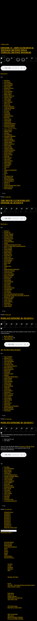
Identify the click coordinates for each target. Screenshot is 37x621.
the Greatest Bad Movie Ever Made (13, 294)
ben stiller (6, 467)
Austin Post (7, 114)
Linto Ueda (7, 159)
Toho (5, 171)
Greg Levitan (7, 119)
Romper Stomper (8, 234)
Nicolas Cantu (8, 97)
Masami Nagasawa (9, 144)
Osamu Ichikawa (8, 151)
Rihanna (6, 375)
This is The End (8, 359)
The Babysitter (8, 289)
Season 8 (6, 231)
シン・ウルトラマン (10, 128)
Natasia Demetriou (9, 106)
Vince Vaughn (8, 493)
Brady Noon (7, 99)
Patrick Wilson (8, 400)
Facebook (10, 567)
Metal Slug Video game (10, 527)
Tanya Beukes (8, 363)
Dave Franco (7, 286)
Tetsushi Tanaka (8, 148)
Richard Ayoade (8, 485)
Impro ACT (11, 595)
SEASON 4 (7, 518)
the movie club (8, 543)
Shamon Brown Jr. (9, 96)
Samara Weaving (8, 258)
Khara (5, 173)
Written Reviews (8, 512)
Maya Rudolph (8, 102)
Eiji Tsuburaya (8, 134)
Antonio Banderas (9, 481)
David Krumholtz (9, 369)
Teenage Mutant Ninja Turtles (12, 185)
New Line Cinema (9, 274)
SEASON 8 (7, 521)
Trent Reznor (7, 120)
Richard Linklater (9, 409)
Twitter (9, 565)
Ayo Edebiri (7, 100)
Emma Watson (8, 378)
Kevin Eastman (8, 91)
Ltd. (5, 168)
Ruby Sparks (7, 488)
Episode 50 (7, 232)
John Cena (7, 103)
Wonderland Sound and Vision (12, 244)
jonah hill (6, 498)
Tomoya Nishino (8, 139)
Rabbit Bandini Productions (11, 269)
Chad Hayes (7, 389)
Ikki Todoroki (8, 157)
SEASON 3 (7, 517)
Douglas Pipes (8, 251)
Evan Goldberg (8, 83)
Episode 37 (7, 182)
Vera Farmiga (7, 398)
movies (6, 553)
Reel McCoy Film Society (15, 607)
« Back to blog (5, 44)
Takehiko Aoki (8, 137)
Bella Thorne (7, 252)
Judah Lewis (7, 257)
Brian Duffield (8, 260)
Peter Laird (7, 89)
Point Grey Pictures (9, 125)
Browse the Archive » (7, 532)
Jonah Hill (7, 387)
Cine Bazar (7, 165)
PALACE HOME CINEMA (15, 619)
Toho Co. (6, 167)
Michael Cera (7, 358)
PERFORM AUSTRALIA (15, 598)
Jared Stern (7, 484)
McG (5, 264)
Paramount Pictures (9, 126)
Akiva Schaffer (8, 479)
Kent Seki (7, 117)
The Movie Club (18, 18)
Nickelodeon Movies (9, 123)
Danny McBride (8, 386)
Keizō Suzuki (8, 153)
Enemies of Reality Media (27, 446)
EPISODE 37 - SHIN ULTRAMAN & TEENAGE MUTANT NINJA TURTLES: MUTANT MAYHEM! (17, 50)
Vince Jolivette (8, 304)
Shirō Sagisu (7, 162)
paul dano (6, 496)
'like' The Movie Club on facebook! (11, 350)
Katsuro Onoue (8, 154)
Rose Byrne (7, 105)
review (6, 550)
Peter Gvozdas (8, 247)
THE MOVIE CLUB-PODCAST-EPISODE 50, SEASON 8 (15, 201)
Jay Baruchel (7, 384)
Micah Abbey (8, 94)
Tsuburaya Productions (10, 170)
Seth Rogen (7, 82)
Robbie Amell (8, 254)
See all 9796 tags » (9, 557)
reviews (6, 551)
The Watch (7, 490)
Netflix (6, 243)
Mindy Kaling (8, 380)
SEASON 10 (7, 524)
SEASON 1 (7, 513)
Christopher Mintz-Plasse (11, 376)
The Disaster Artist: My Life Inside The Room (16, 295)
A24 (5, 267)
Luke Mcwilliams (9, 542)
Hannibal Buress (8, 116)
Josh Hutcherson (8, 281)
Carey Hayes (7, 396)
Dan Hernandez (8, 85)
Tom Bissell (7, 291)
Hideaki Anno (8, 131)
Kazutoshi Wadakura (9, 136)
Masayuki (6, 156)
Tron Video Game (12, 599)
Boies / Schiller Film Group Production (14, 246)
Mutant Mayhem (8, 187)
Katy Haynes (7, 470)
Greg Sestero (7, 292)
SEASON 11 (7, 526)
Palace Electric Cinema (14, 586)
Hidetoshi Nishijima (9, 150)
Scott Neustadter (8, 298)
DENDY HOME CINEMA (15, 617)
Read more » (4, 73)
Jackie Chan (7, 109)
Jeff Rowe (7, 80)
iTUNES (10, 564)
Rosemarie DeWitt (9, 487)
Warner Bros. (7, 266)
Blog (9, 570)
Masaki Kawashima (9, 140)
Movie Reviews (8, 177)
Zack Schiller (7, 261)
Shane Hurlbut (8, 249)
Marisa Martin (8, 240)
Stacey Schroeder (9, 275)
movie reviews (8, 556)
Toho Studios (7, 164)
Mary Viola (7, 263)
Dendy (6, 554)
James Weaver (8, 92)
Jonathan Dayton (8, 478)
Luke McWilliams (9, 180)
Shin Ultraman (8, 188)
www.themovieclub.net (10, 366)
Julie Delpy (7, 404)
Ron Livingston (8, 395)
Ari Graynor (7, 283)
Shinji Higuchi (8, 130)
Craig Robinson (8, 381)
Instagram (10, 569)
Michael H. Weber (9, 297)
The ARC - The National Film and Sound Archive (21, 585)
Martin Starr (7, 370)
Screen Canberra (12, 596)
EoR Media (11, 593)
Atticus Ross (7, 122)
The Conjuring (8, 337)
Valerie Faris (7, 491)
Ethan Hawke (8, 403)
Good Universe (8, 272)
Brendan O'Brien (8, 88)
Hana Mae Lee (8, 255)
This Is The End (8, 339)
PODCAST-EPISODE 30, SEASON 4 (17, 318)
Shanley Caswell (8, 393)
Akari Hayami (8, 147)
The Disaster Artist (9, 287)
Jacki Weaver (7, 280)
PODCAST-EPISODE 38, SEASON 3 (17, 422)
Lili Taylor (7, 401)
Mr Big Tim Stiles (9, 179)
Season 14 (7, 184)
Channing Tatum (8, 373)
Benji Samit (7, 86)
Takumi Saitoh (8, 142)
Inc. (5, 174)
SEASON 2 (7, 515)
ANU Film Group (12, 606)
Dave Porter (7, 278)
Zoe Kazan (7, 494)
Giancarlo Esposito (9, 108)
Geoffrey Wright (8, 235)
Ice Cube (6, 111)
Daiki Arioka (7, 145)
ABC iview (11, 615)
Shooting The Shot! (13, 577)
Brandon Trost (8, 277)
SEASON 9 (7, 523)
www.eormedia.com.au (10, 474)
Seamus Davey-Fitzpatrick (11, 406)
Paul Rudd (7, 112)
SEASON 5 (7, 520)
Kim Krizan (7, 410)
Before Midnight (8, 336)
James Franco (8, 306)
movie (5, 548)
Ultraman (6, 133)
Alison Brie (7, 284)
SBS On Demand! (13, 614)
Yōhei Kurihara (8, 160)
